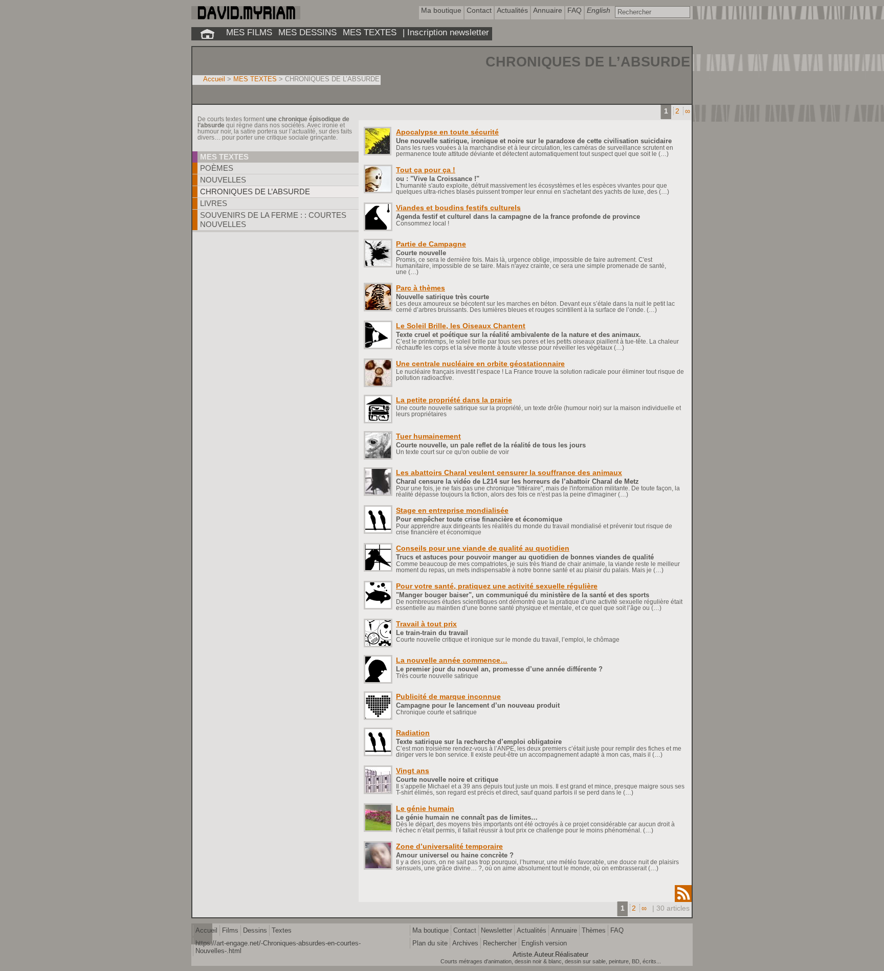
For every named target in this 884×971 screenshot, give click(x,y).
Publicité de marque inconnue (448, 696)
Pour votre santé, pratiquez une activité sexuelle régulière (497, 586)
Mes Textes (224, 156)
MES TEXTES (369, 32)
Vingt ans (412, 770)
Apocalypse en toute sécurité (447, 132)
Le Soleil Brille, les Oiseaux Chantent (460, 326)
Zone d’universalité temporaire (449, 846)
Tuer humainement (428, 436)
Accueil (214, 79)
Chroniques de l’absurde (255, 191)
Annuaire (564, 930)
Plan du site (430, 943)
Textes (282, 930)
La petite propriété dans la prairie (454, 400)
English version (544, 943)
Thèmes (594, 930)
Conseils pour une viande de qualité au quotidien (482, 548)
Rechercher (500, 943)
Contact (464, 930)
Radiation (413, 733)
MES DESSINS (307, 32)
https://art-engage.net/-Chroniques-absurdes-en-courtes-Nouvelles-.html (278, 947)
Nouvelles (223, 179)
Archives (465, 943)
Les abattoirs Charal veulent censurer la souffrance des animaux (509, 472)
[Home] (245, 17)
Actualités (531, 930)
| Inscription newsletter (446, 32)
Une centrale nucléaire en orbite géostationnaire (480, 363)
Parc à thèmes (420, 288)
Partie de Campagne (431, 244)
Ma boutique (430, 930)
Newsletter (496, 930)
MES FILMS (249, 32)
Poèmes (216, 168)
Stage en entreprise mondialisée (452, 510)
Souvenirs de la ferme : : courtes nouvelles (273, 220)
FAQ (617, 930)
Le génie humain (425, 808)
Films (230, 930)
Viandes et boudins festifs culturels (458, 208)
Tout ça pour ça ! (425, 170)
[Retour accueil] (207, 33)
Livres (213, 203)
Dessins (255, 930)
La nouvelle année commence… (451, 660)
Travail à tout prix (426, 624)
